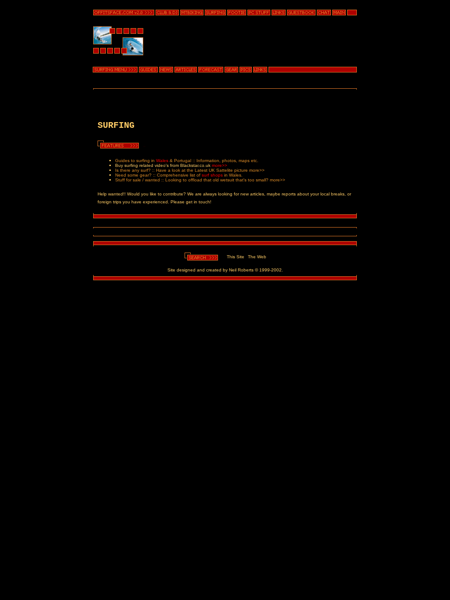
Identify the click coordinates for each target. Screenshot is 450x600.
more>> (219, 165)
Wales (162, 160)
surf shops (212, 175)
